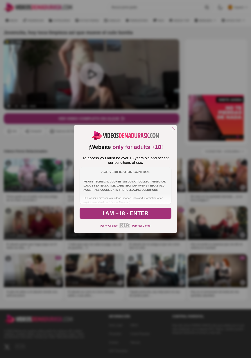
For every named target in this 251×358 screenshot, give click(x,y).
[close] (173, 129)
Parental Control (141, 225)
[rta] (124, 227)
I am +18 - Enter (125, 213)
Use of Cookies (109, 225)
